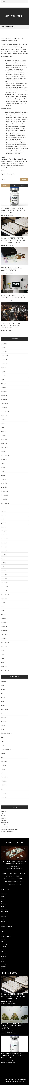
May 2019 (3, 658)
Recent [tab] (14, 185)
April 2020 (3, 614)
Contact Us (3, 811)
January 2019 (4, 666)
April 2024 (3, 431)
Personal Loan (4, 777)
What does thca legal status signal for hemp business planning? (13, 1026)
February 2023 (4, 483)
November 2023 (4, 447)
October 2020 (4, 590)
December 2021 (4, 539)
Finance (2, 729)
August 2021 (4, 555)
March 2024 (3, 435)
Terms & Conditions (5, 824)
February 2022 (4, 531)
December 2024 (4, 399)
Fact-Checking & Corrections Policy (9, 829)
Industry (3, 753)
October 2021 (4, 547)
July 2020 (3, 602)
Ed (1, 713)
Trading (2, 801)
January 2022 (4, 535)
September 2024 (5, 411)
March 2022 (3, 527)
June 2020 (3, 606)
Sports (2, 789)
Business (3, 689)
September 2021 (5, 551)
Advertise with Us (5, 822)
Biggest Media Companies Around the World (11, 269)
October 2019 (4, 638)
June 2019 (3, 654)
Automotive (3, 681)
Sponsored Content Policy (7, 831)
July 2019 (3, 650)
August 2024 (4, 415)
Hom (2, 813)
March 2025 (3, 387)
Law (2, 757)
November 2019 (4, 634)
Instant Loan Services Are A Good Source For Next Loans (13, 297)
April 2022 (3, 523)
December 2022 (4, 491)
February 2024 (4, 439)
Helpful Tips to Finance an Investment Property (14, 862)
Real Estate (3, 781)
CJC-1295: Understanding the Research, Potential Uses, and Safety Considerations (13, 240)
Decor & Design (4, 709)
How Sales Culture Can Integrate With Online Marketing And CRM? (10, 325)
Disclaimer (3, 818)
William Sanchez (18, 868)
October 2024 (4, 407)
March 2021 (3, 570)
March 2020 (3, 618)
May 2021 (3, 566)
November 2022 (4, 495)
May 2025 (3, 379)
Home (2, 745)
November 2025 (4, 355)
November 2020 (4, 586)
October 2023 (4, 451)
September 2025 (5, 363)
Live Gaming (4, 761)
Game (2, 737)
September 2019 (5, 642)
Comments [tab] (23, 185)
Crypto (2, 701)
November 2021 (4, 543)
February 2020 (4, 622)
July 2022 (3, 511)
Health (2, 741)
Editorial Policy (4, 827)
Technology (3, 797)
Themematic (21, 1081)
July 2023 (3, 463)
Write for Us (3, 820)
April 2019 (3, 662)
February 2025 (4, 391)
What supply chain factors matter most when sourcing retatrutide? (13, 210)
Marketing (3, 765)
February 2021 (4, 574)
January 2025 (4, 395)
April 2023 (3, 475)
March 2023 (3, 479)
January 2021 (4, 578)
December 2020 (4, 582)
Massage (3, 769)
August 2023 (4, 459)
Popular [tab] (5, 185)
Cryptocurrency (4, 705)
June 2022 (3, 515)
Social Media (4, 785)
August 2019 (4, 646)
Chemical (3, 697)
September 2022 (5, 503)
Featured (3, 725)
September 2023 (5, 455)
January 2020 (4, 626)
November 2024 (4, 403)
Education (3, 717)
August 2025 (4, 367)
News (2, 773)
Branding (3, 685)
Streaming (3, 793)
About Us (3, 816)
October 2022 (4, 499)
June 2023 (3, 467)
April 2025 (3, 383)
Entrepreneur (4, 721)
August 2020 (4, 598)
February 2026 (4, 351)
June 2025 (3, 375)
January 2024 (4, 443)
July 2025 (3, 371)
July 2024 (3, 419)
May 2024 (3, 427)
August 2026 (4, 343)
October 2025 (4, 359)
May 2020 (3, 610)
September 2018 (5, 670)
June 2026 (3, 347)
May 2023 (3, 471)
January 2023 (4, 487)
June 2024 (3, 423)
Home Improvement (6, 749)
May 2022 (3, 519)
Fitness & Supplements (6, 733)
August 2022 (4, 507)
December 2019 (4, 630)
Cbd (2, 693)
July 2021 (3, 559)
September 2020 (5, 594)
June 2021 (3, 563)
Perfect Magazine (12, 1081)
